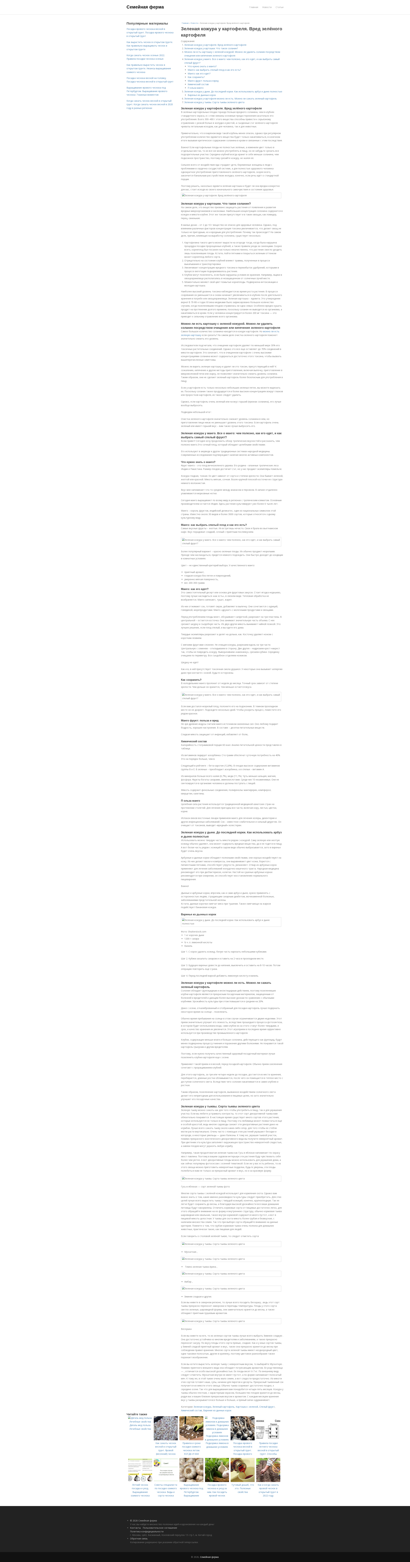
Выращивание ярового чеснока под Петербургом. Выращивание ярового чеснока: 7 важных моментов (147, 91)
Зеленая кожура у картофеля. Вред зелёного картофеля (215, 44)
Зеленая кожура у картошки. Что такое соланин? (211, 48)
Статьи (279, 7)
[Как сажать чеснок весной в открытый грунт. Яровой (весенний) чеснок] (166, 1439)
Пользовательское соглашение (160, 1527)
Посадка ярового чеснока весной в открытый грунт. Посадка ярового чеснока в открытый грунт (150, 32)
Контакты (135, 1527)
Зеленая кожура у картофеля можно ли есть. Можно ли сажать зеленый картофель (230, 98)
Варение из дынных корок (217, 1410)
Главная (253, 7)
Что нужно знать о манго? (202, 66)
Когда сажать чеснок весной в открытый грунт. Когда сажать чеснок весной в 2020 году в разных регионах (150, 104)
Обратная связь (139, 1538)
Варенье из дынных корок (202, 95)
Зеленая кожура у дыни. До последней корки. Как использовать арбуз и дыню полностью (233, 91)
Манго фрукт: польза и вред (203, 80)
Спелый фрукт (267, 1406)
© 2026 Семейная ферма (143, 1520)
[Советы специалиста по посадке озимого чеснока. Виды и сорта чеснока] (166, 1481)
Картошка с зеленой (247, 1406)
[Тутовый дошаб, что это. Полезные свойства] (243, 1481)
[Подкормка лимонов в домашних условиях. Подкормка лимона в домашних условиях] (217, 1432)
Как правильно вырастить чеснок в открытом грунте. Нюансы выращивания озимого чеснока (149, 68)
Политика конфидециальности (147, 1531)
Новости (267, 7)
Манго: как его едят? (199, 73)
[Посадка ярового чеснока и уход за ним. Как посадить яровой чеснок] (217, 1481)
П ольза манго (196, 87)
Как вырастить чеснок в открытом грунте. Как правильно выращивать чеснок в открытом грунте (150, 46)
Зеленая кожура (202, 1406)
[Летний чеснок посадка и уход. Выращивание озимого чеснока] (140, 1481)
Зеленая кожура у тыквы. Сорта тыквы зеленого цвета (214, 102)
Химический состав (198, 84)
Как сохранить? (196, 77)
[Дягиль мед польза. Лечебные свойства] (140, 1421)
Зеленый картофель (223, 1406)
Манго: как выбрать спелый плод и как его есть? (214, 69)
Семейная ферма (145, 7)
